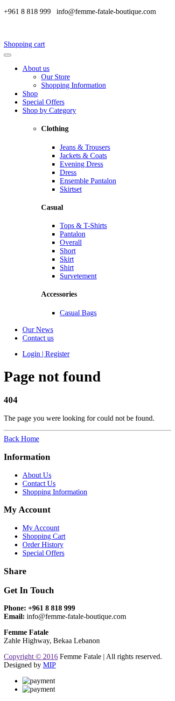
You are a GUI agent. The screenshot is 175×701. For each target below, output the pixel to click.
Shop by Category (49, 110)
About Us (36, 475)
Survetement (78, 276)
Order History (42, 544)
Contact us (38, 338)
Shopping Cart (43, 536)
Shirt (67, 267)
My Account (40, 528)
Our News (37, 329)
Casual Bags (78, 313)
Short (68, 251)
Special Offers (43, 102)
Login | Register (46, 354)
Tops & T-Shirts (83, 225)
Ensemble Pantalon (88, 181)
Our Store (55, 77)
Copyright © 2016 (31, 656)
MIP (49, 665)
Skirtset (71, 189)
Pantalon (72, 234)
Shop (30, 93)
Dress (68, 172)
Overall (71, 242)
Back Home (21, 439)
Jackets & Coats (83, 156)
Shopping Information (73, 85)
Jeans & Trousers (85, 147)
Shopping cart (24, 44)
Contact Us (39, 483)
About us (35, 68)
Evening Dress (81, 164)
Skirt (67, 259)
